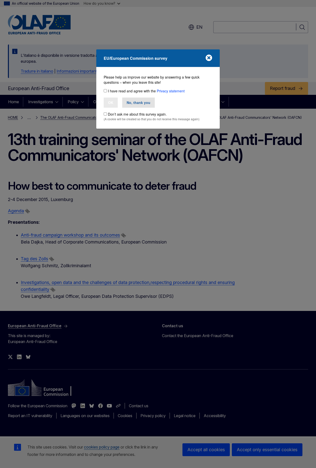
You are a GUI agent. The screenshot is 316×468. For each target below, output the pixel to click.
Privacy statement (171, 90)
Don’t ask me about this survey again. (137, 114)
